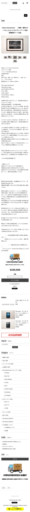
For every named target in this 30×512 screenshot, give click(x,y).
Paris (6, 385)
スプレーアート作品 (7, 399)
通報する (15, 286)
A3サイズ (7, 401)
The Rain (7, 372)
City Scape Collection (8, 421)
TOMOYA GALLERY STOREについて (12, 441)
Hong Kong (7, 392)
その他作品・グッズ (7, 424)
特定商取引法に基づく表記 (9, 448)
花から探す (5, 360)
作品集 (6, 430)
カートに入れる (15, 280)
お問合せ (5, 444)
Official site (15, 459)
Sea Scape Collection (8, 418)
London (6, 382)
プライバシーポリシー (8, 446)
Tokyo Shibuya (8, 379)
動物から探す (6, 357)
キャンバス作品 (6, 412)
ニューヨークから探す (8, 363)
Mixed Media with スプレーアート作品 (12, 370)
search (15, 3)
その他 (6, 408)
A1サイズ (7, 405)
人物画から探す (6, 367)
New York (7, 376)
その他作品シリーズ (9, 427)
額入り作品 (5, 415)
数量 (15, 274)
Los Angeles (8, 395)
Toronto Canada (9, 388)
